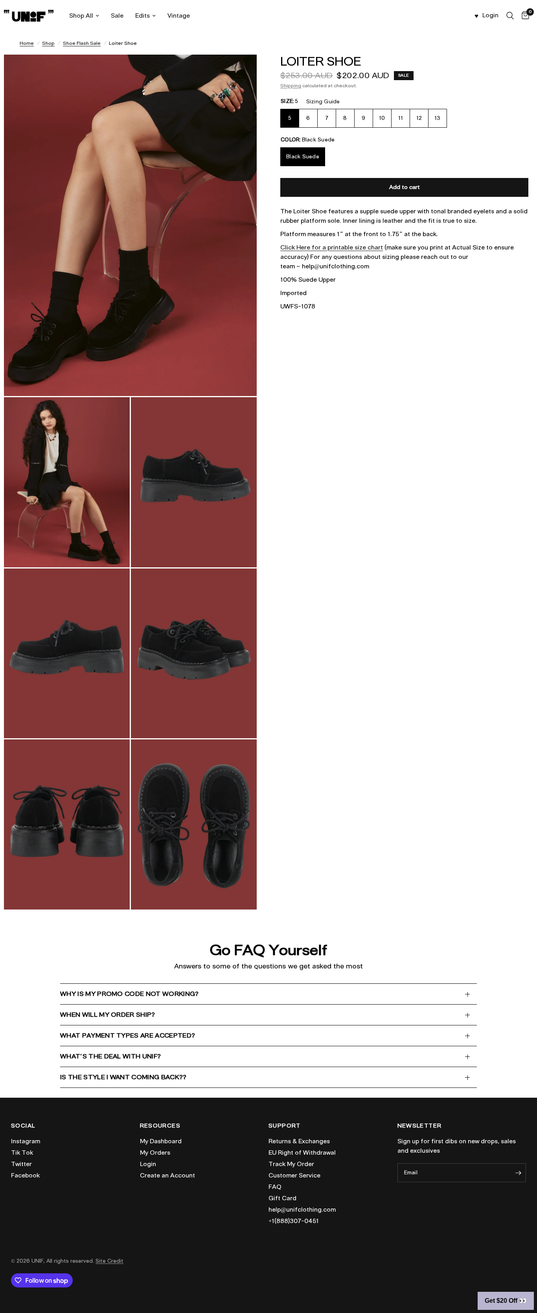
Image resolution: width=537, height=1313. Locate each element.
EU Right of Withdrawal (302, 1152)
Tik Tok (22, 1152)
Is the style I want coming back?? (123, 1077)
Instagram (25, 1141)
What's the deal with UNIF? (110, 1056)
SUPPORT (284, 1126)
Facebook (25, 1175)
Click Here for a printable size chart (331, 247)
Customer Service (294, 1175)
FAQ (274, 1186)
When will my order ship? (107, 1014)
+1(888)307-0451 (293, 1221)
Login (148, 1164)
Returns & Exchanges (299, 1141)
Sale (117, 15)
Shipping (290, 85)
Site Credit (109, 1261)
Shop (48, 43)
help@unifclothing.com (302, 1209)
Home (27, 43)
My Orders (155, 1152)
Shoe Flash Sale (82, 43)
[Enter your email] (518, 1172)
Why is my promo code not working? (129, 994)
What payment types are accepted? (127, 1035)
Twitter (21, 1164)
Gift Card (282, 1198)
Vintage (178, 15)
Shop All (81, 15)
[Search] (510, 15)
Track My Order (291, 1164)
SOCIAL (23, 1126)
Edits (142, 15)
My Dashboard (161, 1141)
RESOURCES (160, 1126)
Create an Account (167, 1175)
